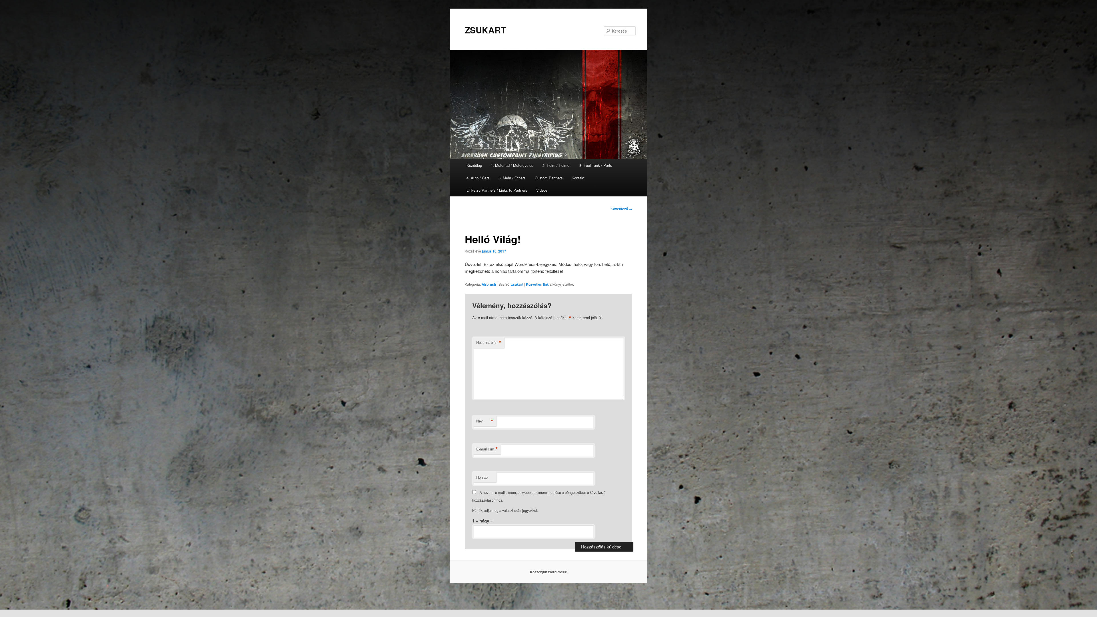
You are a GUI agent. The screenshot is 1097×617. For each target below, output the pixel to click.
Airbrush (489, 284)
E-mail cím (487, 449)
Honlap (482, 477)
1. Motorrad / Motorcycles (512, 165)
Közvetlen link (538, 284)
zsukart (517, 284)
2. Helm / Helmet (556, 165)
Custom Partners (549, 178)
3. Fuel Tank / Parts (595, 165)
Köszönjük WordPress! (548, 571)
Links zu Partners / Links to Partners (497, 190)
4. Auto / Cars (478, 178)
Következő (621, 208)
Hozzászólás (488, 342)
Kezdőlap (474, 165)
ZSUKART (485, 30)
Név (484, 421)
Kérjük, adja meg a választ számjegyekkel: (505, 510)
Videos (542, 190)
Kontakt (578, 178)
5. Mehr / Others (512, 178)
